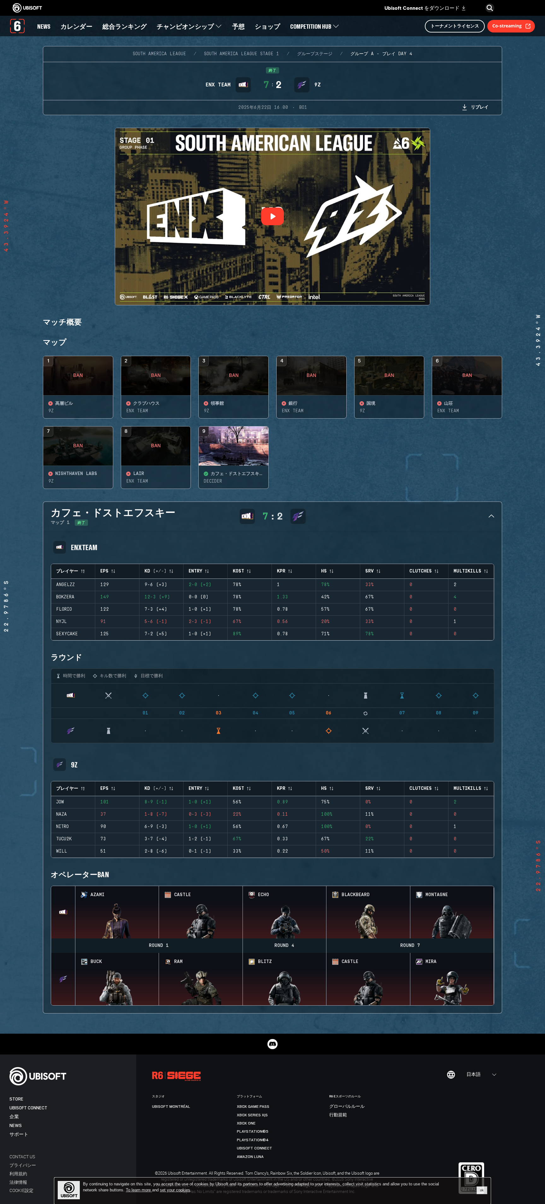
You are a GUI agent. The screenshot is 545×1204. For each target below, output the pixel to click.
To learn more (139, 1190)
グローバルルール (347, 1106)
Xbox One (246, 1123)
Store (16, 1099)
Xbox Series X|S (252, 1115)
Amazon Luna (250, 1156)
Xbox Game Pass (253, 1106)
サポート (18, 1134)
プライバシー (22, 1165)
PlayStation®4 (253, 1140)
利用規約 (18, 1174)
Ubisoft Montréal (171, 1106)
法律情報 (18, 1182)
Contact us (22, 1157)
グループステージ (314, 53)
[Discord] (272, 1044)
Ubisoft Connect (28, 1108)
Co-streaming (507, 26)
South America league (159, 53)
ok (482, 1190)
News (15, 1125)
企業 (14, 1116)
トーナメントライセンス (455, 26)
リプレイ (480, 107)
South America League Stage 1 (241, 53)
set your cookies (175, 1190)
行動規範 (338, 1115)
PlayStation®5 (252, 1131)
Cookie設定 (21, 1190)
